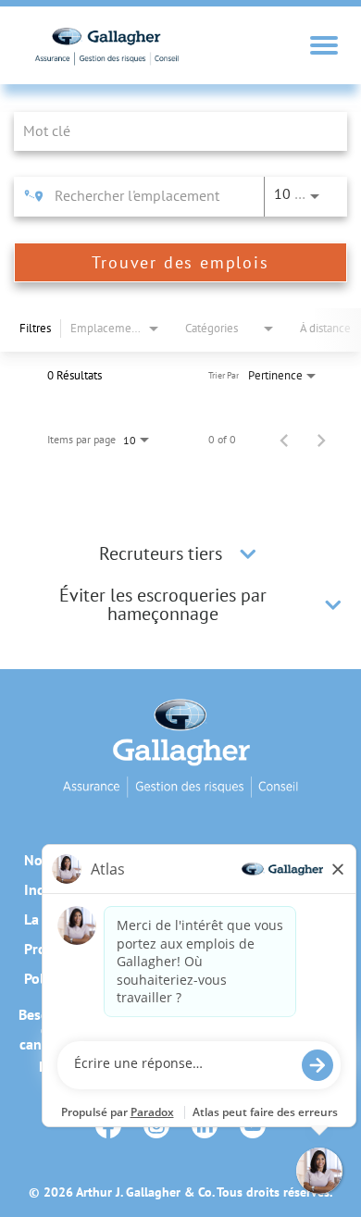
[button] (248, 553)
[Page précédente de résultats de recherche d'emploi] (284, 439)
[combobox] (171, 131)
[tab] (180, 553)
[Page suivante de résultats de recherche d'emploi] (321, 439)
